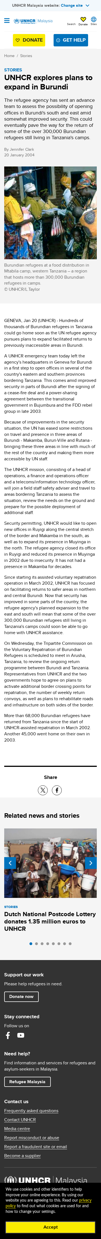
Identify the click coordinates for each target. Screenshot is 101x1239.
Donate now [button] (21, 996)
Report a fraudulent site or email (35, 1147)
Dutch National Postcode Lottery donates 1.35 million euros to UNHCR (50, 921)
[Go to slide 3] (43, 945)
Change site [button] (72, 5)
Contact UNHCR (20, 1120)
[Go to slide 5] (55, 945)
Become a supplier (22, 1156)
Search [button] (71, 24)
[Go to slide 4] (49, 945)
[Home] (33, 21)
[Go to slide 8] (71, 945)
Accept (50, 1227)
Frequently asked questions (31, 1111)
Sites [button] (94, 24)
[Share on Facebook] (57, 790)
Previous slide (10, 863)
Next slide (91, 863)
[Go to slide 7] (66, 945)
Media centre (17, 1129)
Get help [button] (72, 41)
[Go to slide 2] (38, 945)
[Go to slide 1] (32, 945)
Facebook (8, 1035)
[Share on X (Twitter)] (43, 790)
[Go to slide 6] (60, 945)
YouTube (20, 1035)
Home (9, 55)
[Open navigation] (7, 21)
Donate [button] (83, 24)
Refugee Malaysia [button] (29, 1081)
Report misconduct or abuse (31, 1138)
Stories (26, 55)
